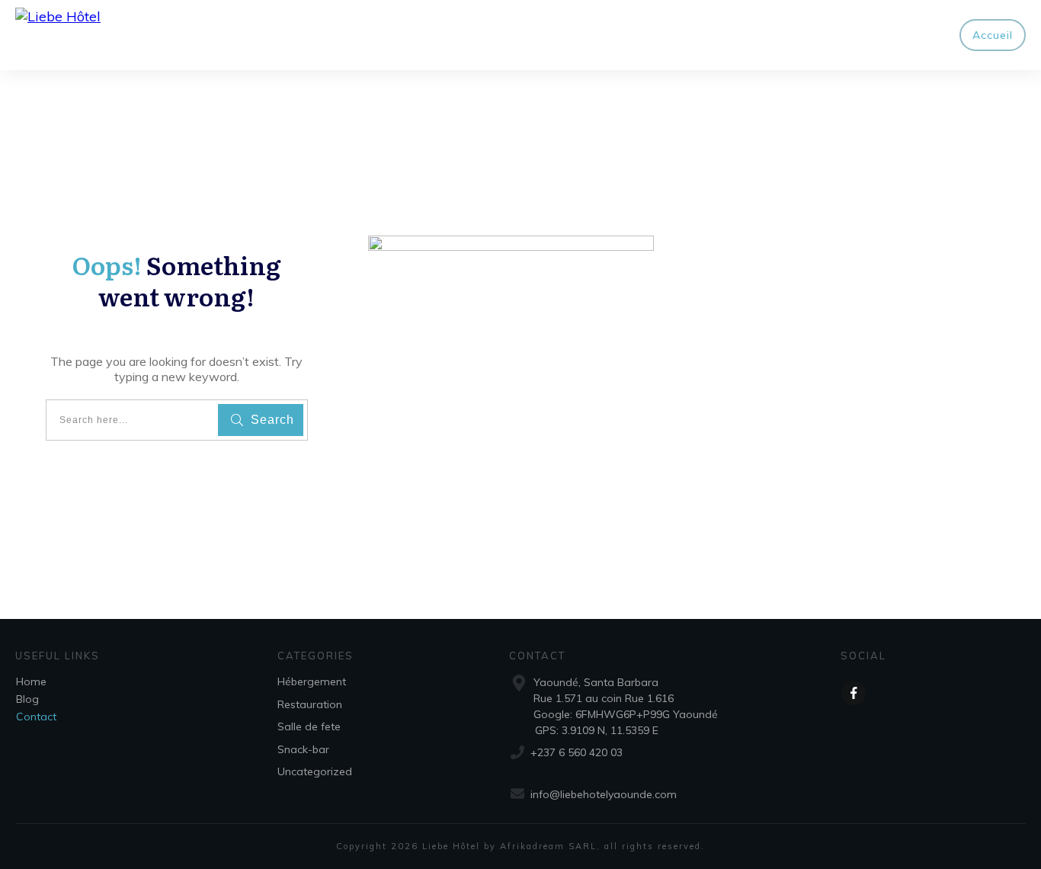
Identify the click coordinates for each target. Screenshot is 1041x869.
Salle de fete (309, 726)
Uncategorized (314, 771)
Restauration (309, 704)
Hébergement (311, 681)
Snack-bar (303, 749)
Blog (27, 699)
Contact (36, 716)
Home (31, 681)
